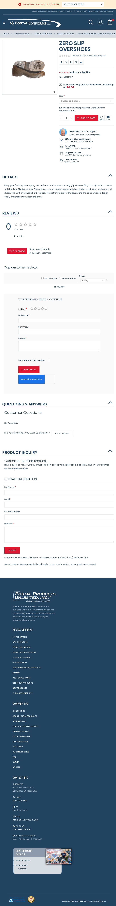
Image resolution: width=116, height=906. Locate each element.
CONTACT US (19, 711)
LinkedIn (71, 62)
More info (18, 236)
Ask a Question (62, 433)
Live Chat (90, 135)
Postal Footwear (22, 33)
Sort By (82, 276)
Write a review (17, 251)
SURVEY (16, 762)
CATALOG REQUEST (21, 736)
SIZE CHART (18, 747)
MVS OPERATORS (20, 642)
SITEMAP (16, 767)
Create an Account (107, 11)
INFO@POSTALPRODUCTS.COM (25, 820)
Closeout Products (43, 33)
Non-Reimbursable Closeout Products (96, 33)
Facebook (61, 62)
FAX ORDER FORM (20, 741)
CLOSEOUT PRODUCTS (23, 683)
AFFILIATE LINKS (19, 721)
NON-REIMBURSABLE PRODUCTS (27, 667)
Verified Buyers (50, 278)
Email (81, 62)
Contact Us (71, 11)
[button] (54, 91)
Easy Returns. (71, 159)
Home (6, 33)
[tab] (58, 175)
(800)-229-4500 (77, 135)
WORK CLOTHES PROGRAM (24, 652)
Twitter (66, 62)
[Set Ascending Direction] (107, 280)
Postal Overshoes (65, 33)
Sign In (62, 11)
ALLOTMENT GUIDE (21, 752)
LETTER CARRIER (20, 637)
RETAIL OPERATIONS (21, 647)
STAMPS (16, 673)
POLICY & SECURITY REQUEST (26, 726)
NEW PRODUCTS (20, 688)
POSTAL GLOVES (20, 662)
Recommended (69, 278)
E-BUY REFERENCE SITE (23, 693)
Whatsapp (76, 62)
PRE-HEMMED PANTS (22, 678)
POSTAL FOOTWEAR (21, 657)
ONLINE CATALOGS (21, 731)
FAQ (14, 757)
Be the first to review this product (89, 55)
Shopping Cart (82, 11)
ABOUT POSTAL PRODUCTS (25, 716)
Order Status (93, 11)
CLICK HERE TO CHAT (21, 829)
